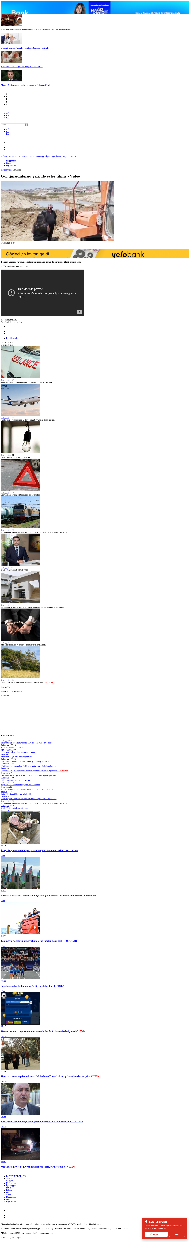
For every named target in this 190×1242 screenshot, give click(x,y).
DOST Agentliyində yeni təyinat (14, 808)
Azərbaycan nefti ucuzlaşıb (12, 747)
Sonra (176, 1234)
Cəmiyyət (32, 156)
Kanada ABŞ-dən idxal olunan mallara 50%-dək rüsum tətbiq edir (28, 789)
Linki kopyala (12, 338)
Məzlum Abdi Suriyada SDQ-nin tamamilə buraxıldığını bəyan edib (28, 775)
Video (74, 156)
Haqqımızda (11, 161)
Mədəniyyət (41, 156)
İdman (59, 156)
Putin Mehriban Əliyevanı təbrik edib (16, 794)
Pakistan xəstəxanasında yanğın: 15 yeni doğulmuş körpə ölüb (26, 743)
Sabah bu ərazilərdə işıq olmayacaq (15, 780)
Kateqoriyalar (7, 170)
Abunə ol (5, 696)
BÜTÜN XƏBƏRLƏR (11, 156)
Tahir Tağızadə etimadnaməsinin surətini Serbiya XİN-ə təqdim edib (28, 799)
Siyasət (24, 156)
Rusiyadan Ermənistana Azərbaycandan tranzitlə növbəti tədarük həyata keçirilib (34, 803)
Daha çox (5, 810)
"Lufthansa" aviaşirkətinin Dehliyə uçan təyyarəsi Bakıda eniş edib (28, 766)
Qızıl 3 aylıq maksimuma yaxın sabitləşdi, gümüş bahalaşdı (25, 761)
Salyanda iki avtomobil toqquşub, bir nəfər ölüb (20, 785)
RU (7, 118)
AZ (7, 113)
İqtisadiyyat (51, 156)
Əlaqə (8, 163)
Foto (70, 156)
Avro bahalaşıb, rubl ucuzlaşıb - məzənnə (18, 752)
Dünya (65, 156)
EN (7, 115)
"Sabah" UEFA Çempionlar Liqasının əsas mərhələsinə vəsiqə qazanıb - (34, 771)
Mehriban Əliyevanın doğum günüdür (16, 757)
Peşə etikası (11, 165)
